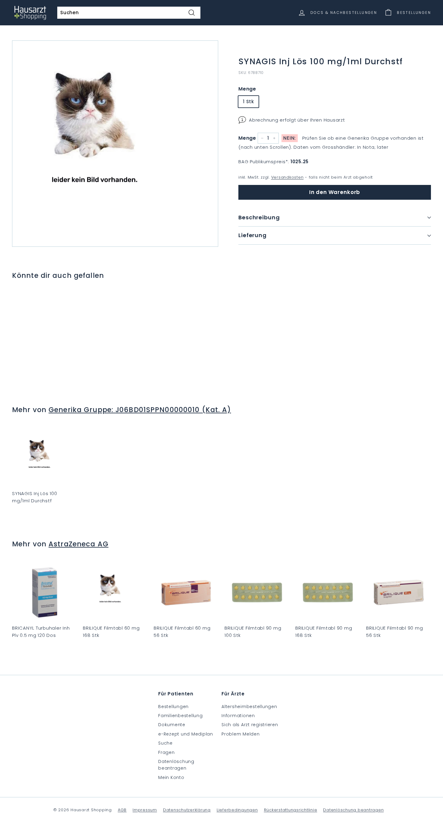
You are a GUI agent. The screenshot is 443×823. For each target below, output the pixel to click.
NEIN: (289, 138)
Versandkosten (287, 177)
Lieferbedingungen (237, 810)
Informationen (238, 716)
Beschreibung (259, 217)
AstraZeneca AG (78, 544)
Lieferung (252, 235)
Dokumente (171, 725)
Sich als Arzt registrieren (250, 725)
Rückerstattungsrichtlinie (290, 810)
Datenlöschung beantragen (176, 764)
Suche (165, 743)
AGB (122, 810)
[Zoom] (115, 143)
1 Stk (248, 101)
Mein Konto (171, 777)
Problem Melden (241, 734)
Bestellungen (173, 707)
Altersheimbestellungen (249, 707)
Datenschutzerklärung (187, 810)
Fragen (166, 752)
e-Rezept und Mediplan (185, 734)
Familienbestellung (180, 716)
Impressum (145, 810)
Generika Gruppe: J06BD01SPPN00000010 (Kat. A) (140, 410)
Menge (247, 88)
